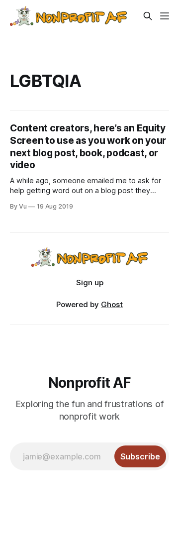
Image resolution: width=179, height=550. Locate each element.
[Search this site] (148, 16)
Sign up (89, 282)
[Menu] (165, 16)
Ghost (112, 304)
